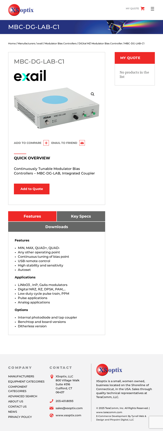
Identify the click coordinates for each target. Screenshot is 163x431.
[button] (92, 94)
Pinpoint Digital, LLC (122, 419)
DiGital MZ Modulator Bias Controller (100, 43)
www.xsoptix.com (68, 415)
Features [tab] (32, 216)
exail (40, 43)
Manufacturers (26, 43)
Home (12, 43)
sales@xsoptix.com (69, 408)
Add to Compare (27, 143)
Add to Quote (31, 189)
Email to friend (64, 143)
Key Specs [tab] (81, 216)
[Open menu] (152, 9)
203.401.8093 (64, 401)
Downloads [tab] (56, 226)
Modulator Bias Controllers (61, 43)
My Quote (132, 8)
